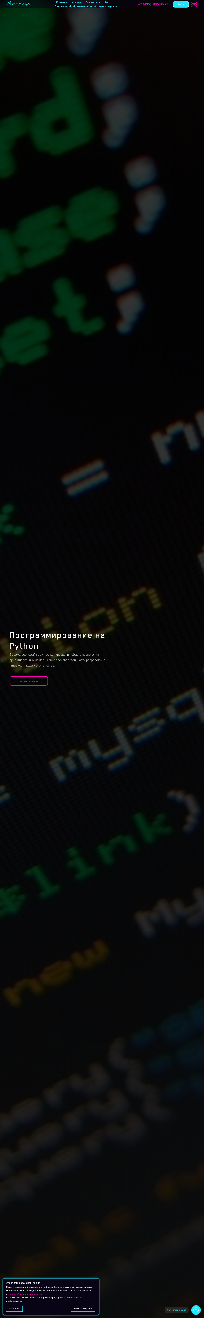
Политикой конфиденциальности (25, 1294)
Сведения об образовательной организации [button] (85, 6)
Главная (61, 2)
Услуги (76, 2)
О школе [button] (92, 2)
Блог (108, 2)
